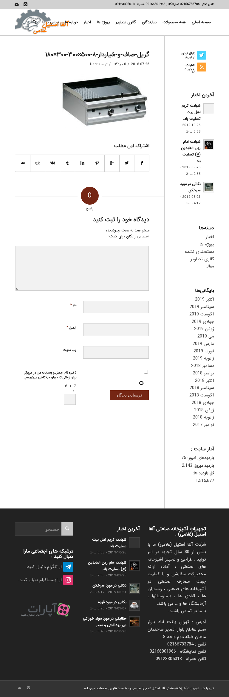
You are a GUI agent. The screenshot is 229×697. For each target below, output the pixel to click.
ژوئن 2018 (204, 410)
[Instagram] (25, 4)
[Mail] (16, 4)
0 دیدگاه (119, 64)
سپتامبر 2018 (202, 387)
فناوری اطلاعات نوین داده (100, 688)
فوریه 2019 (204, 351)
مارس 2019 (203, 343)
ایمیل (71, 327)
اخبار (210, 236)
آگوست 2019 (201, 314)
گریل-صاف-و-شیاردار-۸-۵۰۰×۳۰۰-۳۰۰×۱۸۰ (97, 55)
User (94, 64)
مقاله (209, 266)
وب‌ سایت (69, 350)
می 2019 (205, 336)
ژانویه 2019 (203, 358)
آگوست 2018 (201, 395)
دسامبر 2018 (202, 365)
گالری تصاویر (202, 259)
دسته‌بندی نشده (199, 251)
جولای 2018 (203, 402)
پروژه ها (206, 244)
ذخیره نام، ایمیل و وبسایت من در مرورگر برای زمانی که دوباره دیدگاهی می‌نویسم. (50, 375)
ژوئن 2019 (204, 328)
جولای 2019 (203, 321)
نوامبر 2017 (203, 424)
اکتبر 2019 (204, 299)
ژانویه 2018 (203, 417)
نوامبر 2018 (203, 373)
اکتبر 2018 (204, 380)
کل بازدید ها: (203, 473)
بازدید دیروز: (203, 466)
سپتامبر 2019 (202, 306)
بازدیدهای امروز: (200, 458)
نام (73, 305)
